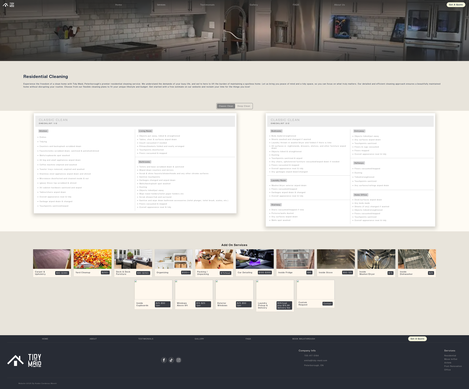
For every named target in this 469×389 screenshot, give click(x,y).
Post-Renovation (453, 366)
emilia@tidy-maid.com (315, 360)
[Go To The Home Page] (25, 360)
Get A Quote (456, 5)
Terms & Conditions (422, 383)
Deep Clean (244, 106)
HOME (45, 339)
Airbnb (447, 363)
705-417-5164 (311, 355)
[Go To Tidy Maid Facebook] (164, 360)
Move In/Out (450, 359)
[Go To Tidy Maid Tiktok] (171, 360)
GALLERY (199, 339)
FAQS (248, 339)
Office (447, 370)
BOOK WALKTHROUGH (304, 339)
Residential (450, 355)
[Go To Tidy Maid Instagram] (179, 360)
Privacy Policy (443, 383)
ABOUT (93, 339)
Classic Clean (226, 106)
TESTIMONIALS (145, 339)
